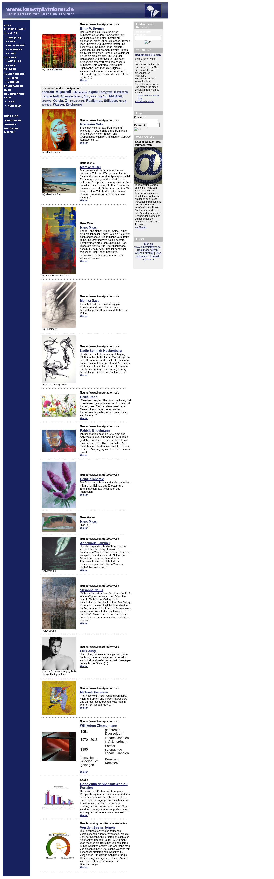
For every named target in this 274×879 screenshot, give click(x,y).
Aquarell (63, 92)
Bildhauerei (80, 92)
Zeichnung (74, 104)
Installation (121, 92)
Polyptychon (77, 100)
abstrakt (48, 92)
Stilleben (110, 100)
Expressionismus (71, 96)
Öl (67, 100)
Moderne (47, 100)
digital (93, 92)
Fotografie (105, 92)
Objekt (58, 100)
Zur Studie (140, 227)
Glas (86, 96)
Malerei (115, 96)
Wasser (58, 104)
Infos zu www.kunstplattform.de (147, 245)
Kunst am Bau (99, 96)
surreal (123, 100)
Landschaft (50, 96)
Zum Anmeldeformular (144, 100)
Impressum (148, 259)
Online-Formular (144, 253)
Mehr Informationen (148, 95)
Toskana (46, 104)
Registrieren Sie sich (148, 54)
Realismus (94, 100)
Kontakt (154, 256)
